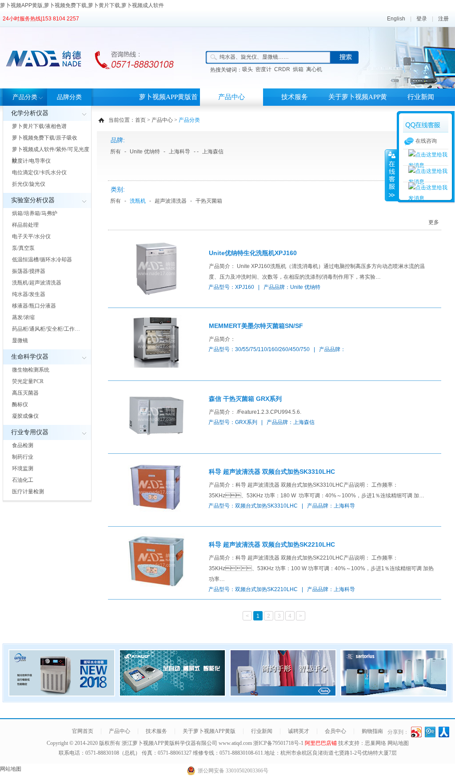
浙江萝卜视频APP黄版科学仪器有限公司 (169, 743)
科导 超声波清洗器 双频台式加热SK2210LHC (272, 544)
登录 (421, 19)
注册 (443, 19)
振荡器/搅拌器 (28, 271)
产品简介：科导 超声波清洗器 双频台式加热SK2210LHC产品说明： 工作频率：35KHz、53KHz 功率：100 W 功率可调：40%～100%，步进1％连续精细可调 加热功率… (321, 568)
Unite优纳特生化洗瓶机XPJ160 (253, 252)
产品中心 (231, 96)
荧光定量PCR (28, 381)
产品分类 (24, 97)
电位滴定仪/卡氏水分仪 (39, 172)
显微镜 (20, 340)
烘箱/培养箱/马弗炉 (34, 213)
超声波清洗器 (171, 201)
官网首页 (82, 731)
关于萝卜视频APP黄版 (357, 105)
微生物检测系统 (30, 370)
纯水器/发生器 (28, 294)
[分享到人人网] (444, 732)
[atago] (172, 694)
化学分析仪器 (29, 113)
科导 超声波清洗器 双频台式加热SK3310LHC (272, 471)
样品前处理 (25, 225)
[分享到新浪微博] (416, 732)
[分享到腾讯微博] (430, 732)
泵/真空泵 (23, 248)
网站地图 (398, 743)
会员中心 (335, 731)
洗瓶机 (138, 201)
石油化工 (22, 480)
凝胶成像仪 (25, 416)
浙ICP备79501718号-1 (279, 743)
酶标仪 (20, 404)
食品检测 (22, 445)
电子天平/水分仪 (31, 236)
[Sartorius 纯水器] (393, 694)
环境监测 (22, 468)
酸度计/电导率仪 (31, 161)
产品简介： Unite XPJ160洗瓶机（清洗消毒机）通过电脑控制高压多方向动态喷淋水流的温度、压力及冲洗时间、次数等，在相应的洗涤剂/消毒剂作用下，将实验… (317, 271)
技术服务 (294, 96)
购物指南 (372, 731)
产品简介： (222, 339)
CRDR (282, 69)
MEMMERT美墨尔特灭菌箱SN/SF (256, 325)
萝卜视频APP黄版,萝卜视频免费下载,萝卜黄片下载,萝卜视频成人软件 (82, 5)
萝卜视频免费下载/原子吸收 (44, 138)
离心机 (314, 69)
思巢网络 (375, 743)
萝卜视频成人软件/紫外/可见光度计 (50, 154)
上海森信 (213, 151)
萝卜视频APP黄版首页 (168, 105)
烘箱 (298, 69)
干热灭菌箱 (209, 201)
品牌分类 (69, 97)
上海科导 (179, 151)
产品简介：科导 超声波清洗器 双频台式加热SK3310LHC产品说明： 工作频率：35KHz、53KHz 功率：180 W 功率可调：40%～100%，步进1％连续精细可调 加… (316, 490)
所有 (115, 151)
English (396, 19)
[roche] (283, 694)
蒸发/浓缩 (23, 317)
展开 (391, 175)
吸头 (247, 69)
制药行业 (22, 457)
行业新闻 (420, 96)
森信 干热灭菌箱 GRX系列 (245, 398)
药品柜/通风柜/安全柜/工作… (46, 329)
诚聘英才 (298, 731)
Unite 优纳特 (145, 151)
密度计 (263, 69)
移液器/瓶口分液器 (34, 306)
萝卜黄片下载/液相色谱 (39, 126)
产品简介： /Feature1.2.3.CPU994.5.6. (255, 412)
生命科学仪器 (29, 356)
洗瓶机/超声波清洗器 (36, 283)
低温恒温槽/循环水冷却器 (42, 259)
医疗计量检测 (28, 491)
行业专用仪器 (29, 432)
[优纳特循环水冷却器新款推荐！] (61, 694)
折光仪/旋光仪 (28, 184)
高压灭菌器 (25, 393)
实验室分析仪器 (33, 200)
